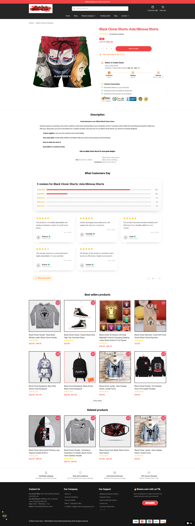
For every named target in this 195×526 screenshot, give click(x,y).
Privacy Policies (70, 500)
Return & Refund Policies (108, 500)
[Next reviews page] (160, 278)
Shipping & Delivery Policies (109, 494)
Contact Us (103, 503)
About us (68, 494)
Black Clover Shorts (109, 162)
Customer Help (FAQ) (107, 506)
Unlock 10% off (5, 516)
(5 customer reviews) (116, 34)
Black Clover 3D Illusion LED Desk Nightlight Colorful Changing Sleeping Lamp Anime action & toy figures (114, 337)
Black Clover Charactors (110, 157)
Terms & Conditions (71, 497)
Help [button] (191, 523)
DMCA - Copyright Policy (73, 503)
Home (31, 23)
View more (97, 401)
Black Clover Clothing (44, 23)
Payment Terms (105, 497)
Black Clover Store (107, 121)
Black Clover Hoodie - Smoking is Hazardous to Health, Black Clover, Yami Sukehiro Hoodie (78, 453)
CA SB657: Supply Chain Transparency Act (79, 506)
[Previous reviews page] (149, 278)
